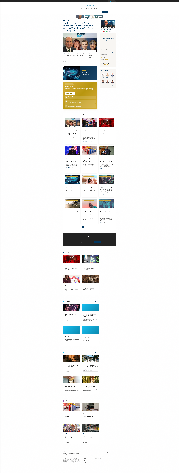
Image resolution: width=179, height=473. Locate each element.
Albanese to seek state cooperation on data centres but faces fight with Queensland (72, 415)
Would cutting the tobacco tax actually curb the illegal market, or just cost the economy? (89, 436)
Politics (84, 157)
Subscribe (108, 454)
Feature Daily (102, 157)
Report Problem (66, 1)
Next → (95, 227)
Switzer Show (68, 61)
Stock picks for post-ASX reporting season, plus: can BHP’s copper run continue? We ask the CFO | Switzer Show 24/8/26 (78, 27)
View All (97, 252)
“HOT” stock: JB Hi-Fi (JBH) (106, 187)
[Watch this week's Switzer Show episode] (108, 26)
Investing (85, 456)
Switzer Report (86, 452)
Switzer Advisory (97, 456)
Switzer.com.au (97, 454)
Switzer (89, 5)
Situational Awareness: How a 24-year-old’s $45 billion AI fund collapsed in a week (89, 338)
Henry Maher (68, 167)
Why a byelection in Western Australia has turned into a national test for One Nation (71, 436)
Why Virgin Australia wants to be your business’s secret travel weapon (107, 47)
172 (91, 227)
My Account (108, 452)
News (67, 157)
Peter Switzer (85, 141)
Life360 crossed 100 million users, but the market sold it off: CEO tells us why (72, 287)
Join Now (97, 242)
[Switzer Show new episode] (89, 17)
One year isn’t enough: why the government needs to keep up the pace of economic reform (89, 415)
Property (85, 458)
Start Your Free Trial (69, 93)
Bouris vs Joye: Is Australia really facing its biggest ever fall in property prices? (90, 366)
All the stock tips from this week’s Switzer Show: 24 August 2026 (106, 213)
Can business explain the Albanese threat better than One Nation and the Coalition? (106, 160)
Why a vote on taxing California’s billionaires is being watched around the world (72, 160)
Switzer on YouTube (98, 458)
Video (85, 462)
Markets (85, 454)
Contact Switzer (109, 456)
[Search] (112, 12)
